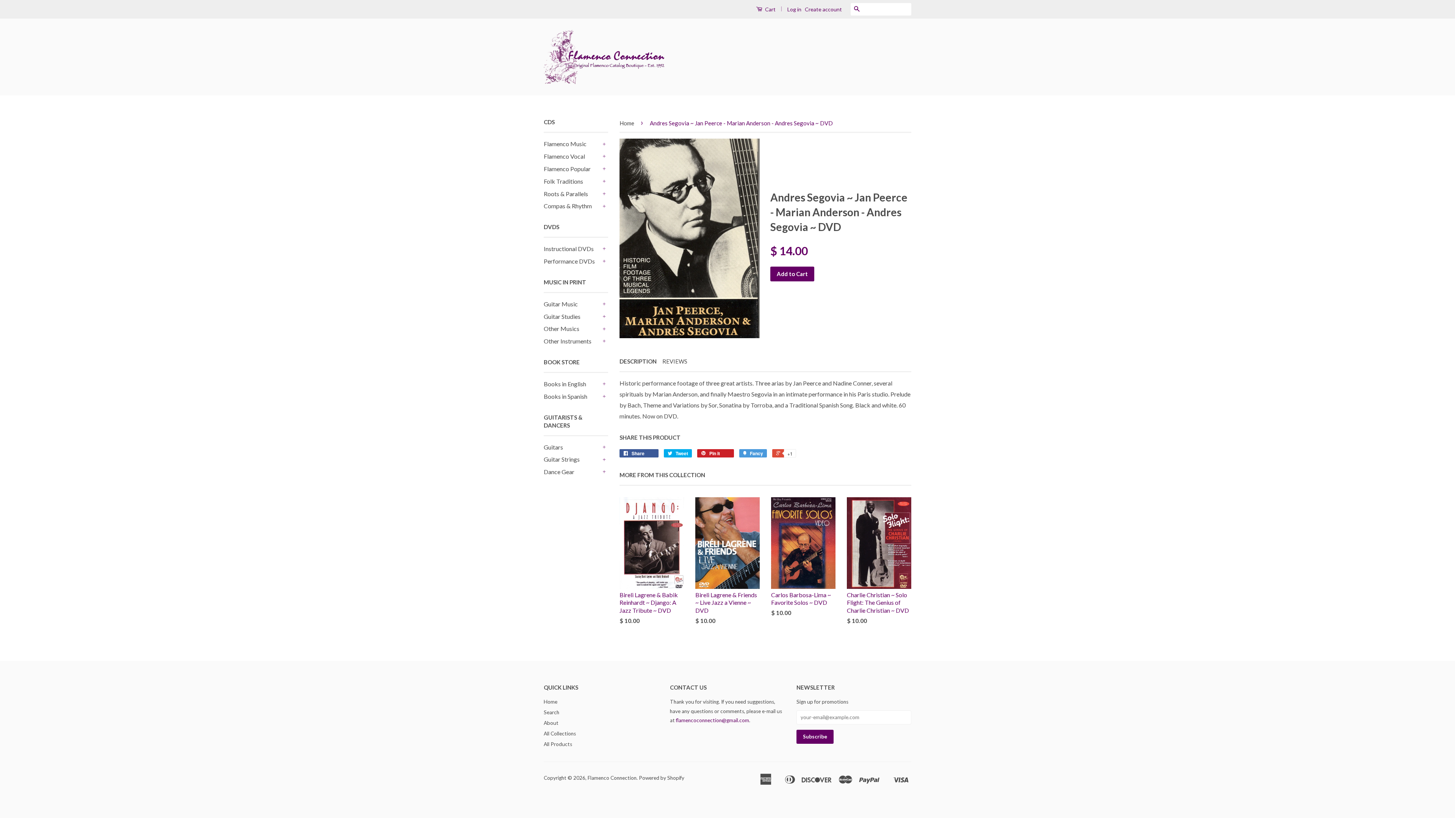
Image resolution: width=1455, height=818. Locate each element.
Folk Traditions (563, 181)
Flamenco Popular (567, 168)
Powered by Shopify (661, 778)
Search (551, 712)
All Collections (560, 734)
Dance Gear (559, 471)
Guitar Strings (562, 459)
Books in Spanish (565, 396)
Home (627, 123)
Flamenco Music (565, 143)
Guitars (553, 447)
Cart (770, 9)
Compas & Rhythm (568, 205)
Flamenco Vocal (564, 156)
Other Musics (561, 328)
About (551, 723)
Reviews (674, 361)
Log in (794, 9)
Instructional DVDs (569, 248)
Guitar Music (561, 304)
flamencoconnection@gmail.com (712, 720)
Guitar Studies (562, 316)
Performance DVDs (569, 261)
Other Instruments (567, 341)
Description (638, 361)
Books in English (565, 383)
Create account (823, 9)
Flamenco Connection (612, 778)
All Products (558, 744)
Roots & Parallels (566, 193)
